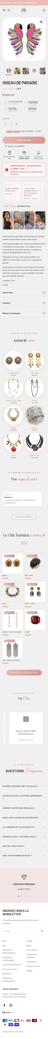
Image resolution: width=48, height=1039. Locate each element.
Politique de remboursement (9, 979)
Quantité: (6, 118)
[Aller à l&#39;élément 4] (34, 71)
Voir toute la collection (24, 672)
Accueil (29, 941)
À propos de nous (33, 966)
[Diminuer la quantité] (6, 123)
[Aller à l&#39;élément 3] (25, 71)
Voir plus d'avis (23, 517)
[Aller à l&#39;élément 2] (17, 71)
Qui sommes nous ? (10, 969)
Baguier (30, 971)
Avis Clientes (32, 962)
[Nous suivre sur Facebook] (4, 1005)
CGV (4, 945)
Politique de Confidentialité (8, 958)
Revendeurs (7, 973)
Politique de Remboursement (9, 951)
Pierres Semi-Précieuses (32, 955)
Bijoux (29, 945)
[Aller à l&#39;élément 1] (8, 71)
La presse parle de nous (12, 964)
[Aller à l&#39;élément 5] (42, 71)
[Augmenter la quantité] (16, 123)
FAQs (5, 941)
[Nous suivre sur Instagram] (11, 1005)
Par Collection (32, 950)
